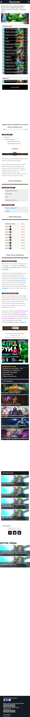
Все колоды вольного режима (11, 404)
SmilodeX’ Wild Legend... (10, 372)
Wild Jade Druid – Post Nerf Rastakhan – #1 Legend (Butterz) (14, 505)
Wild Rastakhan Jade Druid (9, 495)
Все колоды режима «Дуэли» (10, 393)
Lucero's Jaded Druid (7, 483)
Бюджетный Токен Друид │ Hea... (13, 368)
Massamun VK (7, 337)
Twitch (24, 337)
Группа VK (14, 337)
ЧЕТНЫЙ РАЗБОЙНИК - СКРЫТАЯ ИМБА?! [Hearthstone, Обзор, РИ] (13, 563)
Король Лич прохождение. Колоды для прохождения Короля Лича (13, 426)
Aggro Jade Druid (6, 517)
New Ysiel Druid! (8, 374)
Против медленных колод (14, 143)
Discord (20, 337)
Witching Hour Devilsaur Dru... (12, 370)
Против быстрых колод (14, 141)
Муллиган (7, 137)
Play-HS (12, 705)
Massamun (17, 335)
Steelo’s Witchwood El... (10, 376)
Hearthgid (6, 705)
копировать (15, 87)
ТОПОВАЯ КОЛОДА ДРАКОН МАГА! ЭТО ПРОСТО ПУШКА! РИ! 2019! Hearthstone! (13, 552)
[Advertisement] (15, 107)
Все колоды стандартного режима (12, 415)
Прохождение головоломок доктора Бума (15, 438)
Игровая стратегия (9, 139)
